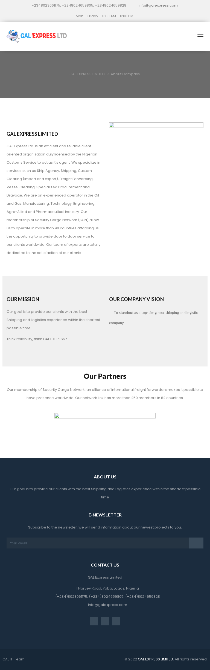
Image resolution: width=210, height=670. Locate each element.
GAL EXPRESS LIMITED (155, 659)
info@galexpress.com (158, 5)
